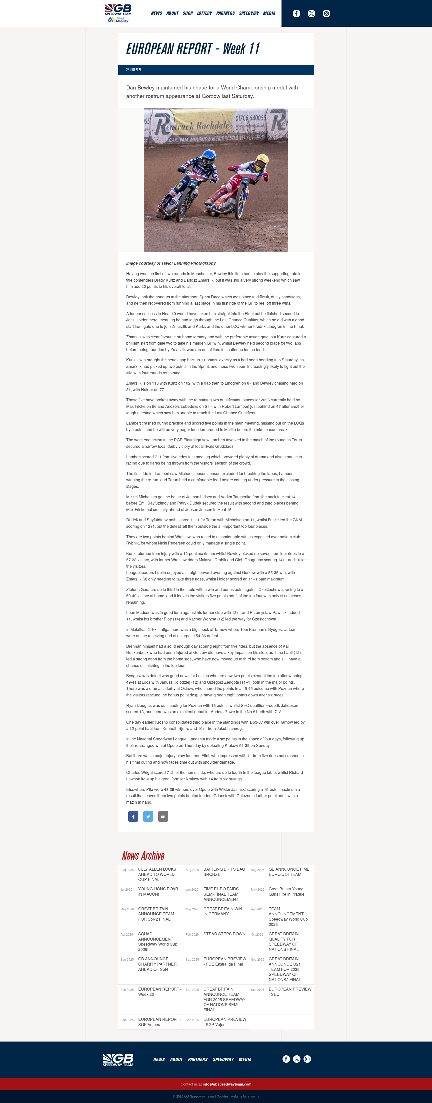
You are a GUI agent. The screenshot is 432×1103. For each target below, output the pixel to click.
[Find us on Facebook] (299, 13)
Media (269, 13)
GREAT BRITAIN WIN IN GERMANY (214, 911)
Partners (225, 13)
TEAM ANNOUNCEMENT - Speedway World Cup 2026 (279, 916)
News (156, 13)
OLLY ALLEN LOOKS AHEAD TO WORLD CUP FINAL (148, 874)
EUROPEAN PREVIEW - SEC (281, 991)
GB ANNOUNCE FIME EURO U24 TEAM (280, 871)
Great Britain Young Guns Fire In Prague (277, 891)
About (172, 13)
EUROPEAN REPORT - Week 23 (151, 991)
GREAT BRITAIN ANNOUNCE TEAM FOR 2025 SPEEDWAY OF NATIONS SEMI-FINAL (216, 999)
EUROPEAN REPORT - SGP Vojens (151, 1021)
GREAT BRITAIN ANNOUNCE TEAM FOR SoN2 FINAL (147, 914)
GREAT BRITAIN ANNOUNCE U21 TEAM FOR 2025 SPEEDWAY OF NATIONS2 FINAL (276, 969)
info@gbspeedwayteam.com (227, 1084)
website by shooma (245, 1096)
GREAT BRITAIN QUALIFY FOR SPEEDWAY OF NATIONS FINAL (275, 941)
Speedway (248, 13)
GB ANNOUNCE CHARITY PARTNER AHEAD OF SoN (148, 964)
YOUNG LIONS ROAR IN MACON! (149, 891)
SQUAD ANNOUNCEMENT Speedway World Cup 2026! (148, 941)
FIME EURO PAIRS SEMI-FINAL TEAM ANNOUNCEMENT (212, 894)
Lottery (204, 13)
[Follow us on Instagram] (329, 13)
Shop (187, 13)
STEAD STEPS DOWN (216, 934)
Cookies (222, 1096)
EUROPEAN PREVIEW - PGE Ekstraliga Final (216, 961)
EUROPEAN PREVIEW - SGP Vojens (216, 1021)
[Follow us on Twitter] (314, 13)
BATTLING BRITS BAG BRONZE (215, 871)
